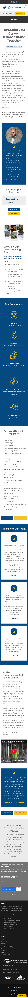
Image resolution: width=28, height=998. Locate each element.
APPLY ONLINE (13, 209)
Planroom (3, 952)
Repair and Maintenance (10, 924)
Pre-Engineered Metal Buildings (12, 920)
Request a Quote (20, 13)
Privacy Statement (6, 931)
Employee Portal (5, 954)
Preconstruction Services (10, 917)
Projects (3, 945)
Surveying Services (9, 928)
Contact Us (4, 950)
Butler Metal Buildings (7, 947)
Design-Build (7, 918)
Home (2, 939)
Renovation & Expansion (10, 922)
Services (3, 943)
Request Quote (21, 995)
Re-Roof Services (8, 926)
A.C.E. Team (4, 941)
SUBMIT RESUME (14, 213)
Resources (3, 948)
